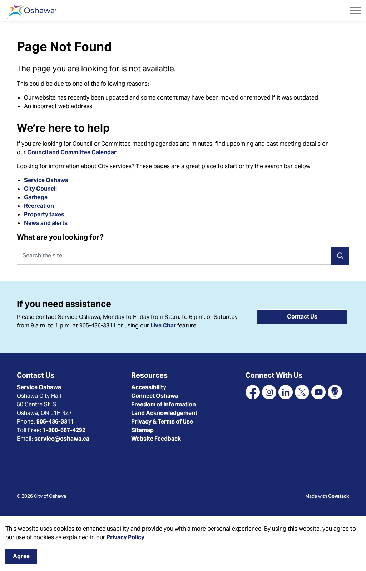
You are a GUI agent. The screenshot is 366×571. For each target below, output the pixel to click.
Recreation (39, 206)
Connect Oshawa (154, 396)
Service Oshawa (46, 180)
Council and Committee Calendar (72, 152)
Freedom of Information (163, 404)
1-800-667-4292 (64, 430)
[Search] (340, 256)
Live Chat (163, 325)
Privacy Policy (125, 537)
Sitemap (142, 430)
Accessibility (148, 387)
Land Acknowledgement (164, 413)
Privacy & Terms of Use (162, 421)
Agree (21, 556)
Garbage (36, 197)
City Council (41, 188)
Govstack (338, 496)
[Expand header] (355, 10)
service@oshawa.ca (61, 438)
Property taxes (44, 214)
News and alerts (46, 223)
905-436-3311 (55, 421)
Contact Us (302, 316)
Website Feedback (156, 438)
